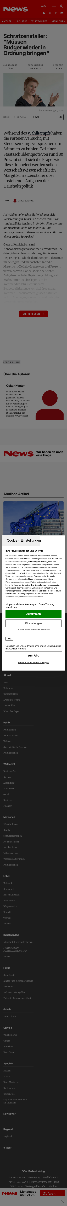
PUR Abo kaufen (33, 655)
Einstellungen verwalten (33, 623)
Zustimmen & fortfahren (33, 614)
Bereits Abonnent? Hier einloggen (33, 662)
